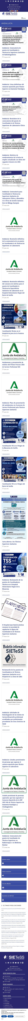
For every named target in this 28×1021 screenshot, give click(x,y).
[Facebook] (8, 1)
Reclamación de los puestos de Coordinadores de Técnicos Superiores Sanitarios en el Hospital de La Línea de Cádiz (12, 673)
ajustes (11, 1013)
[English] (14, 11)
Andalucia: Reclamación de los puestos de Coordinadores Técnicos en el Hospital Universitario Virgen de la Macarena (12, 584)
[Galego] (16, 11)
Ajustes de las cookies (19, 1016)
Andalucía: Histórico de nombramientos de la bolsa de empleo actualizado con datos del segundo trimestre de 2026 (13, 158)
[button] (23, 18)
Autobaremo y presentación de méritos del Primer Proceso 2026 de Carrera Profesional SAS (13, 364)
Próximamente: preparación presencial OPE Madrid (11, 908)
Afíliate (5, 1000)
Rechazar (10, 1016)
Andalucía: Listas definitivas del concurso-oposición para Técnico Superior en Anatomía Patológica (13, 86)
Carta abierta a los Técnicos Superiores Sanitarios (11, 543)
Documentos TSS (8, 1007)
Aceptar (4, 1016)
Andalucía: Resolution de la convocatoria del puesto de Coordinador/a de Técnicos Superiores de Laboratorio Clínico (13, 121)
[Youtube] (15, 1)
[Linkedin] (13, 1)
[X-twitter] (6, 1)
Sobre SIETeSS (7, 998)
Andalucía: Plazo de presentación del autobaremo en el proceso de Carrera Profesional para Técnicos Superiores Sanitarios (13, 406)
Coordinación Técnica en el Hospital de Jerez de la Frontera (13, 332)
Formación (6, 1001)
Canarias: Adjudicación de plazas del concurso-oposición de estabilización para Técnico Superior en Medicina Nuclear (12, 941)
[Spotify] (18, 1)
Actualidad (6, 1003)
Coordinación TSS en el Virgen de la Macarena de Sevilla (13, 447)
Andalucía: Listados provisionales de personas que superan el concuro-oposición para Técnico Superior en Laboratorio (13, 763)
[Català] (12, 11)
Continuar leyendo (6, 60)
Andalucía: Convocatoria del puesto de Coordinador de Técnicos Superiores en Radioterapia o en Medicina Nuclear (11, 840)
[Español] (17, 11)
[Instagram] (11, 1)
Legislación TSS (8, 1005)
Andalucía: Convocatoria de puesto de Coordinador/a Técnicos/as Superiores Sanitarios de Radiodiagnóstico (13, 51)
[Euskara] (10, 11)
